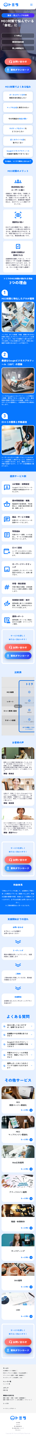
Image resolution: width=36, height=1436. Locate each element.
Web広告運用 (22, 1373)
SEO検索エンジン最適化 (9, 1370)
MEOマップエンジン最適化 (10, 1373)
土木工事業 (20, 1399)
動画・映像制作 (20, 1375)
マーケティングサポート (9, 1408)
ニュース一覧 (6, 1384)
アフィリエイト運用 (8, 1375)
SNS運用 (15, 1377)
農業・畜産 (6, 1398)
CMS (21, 1377)
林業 (12, 1398)
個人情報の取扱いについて (18, 1428)
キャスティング (7, 1377)
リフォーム (27, 1399)
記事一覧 (5, 1390)
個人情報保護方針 (18, 1426)
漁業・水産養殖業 (20, 1398)
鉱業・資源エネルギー (9, 1399)
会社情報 (18, 1422)
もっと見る (6, 1403)
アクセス (18, 1424)
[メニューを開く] (31, 4)
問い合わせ (18, 1430)
